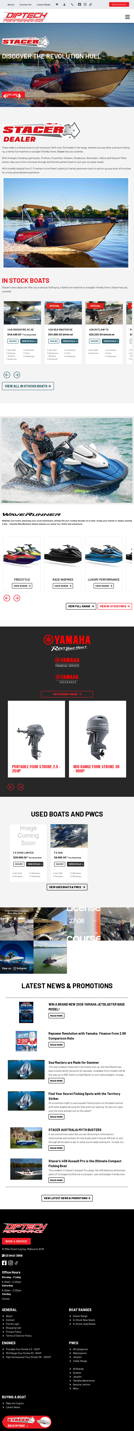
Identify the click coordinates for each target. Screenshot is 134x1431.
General (9, 1309)
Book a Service (16, 1241)
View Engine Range (65, 694)
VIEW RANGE (21, 585)
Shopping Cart (13, 1327)
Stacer (60, 151)
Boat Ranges (80, 1309)
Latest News (43, 4)
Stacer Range (80, 1315)
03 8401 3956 (14, 1255)
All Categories (80, 1349)
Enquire (13, 341)
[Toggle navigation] (127, 17)
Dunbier (77, 1372)
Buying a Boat (14, 1397)
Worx (76, 1388)
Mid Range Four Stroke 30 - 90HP (24, 1353)
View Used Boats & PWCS (65, 887)
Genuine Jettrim (81, 1384)
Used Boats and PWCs (67, 814)
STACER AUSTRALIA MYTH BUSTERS (75, 1130)
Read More (56, 1015)
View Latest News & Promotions (65, 1198)
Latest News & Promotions (67, 986)
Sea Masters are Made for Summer (74, 1062)
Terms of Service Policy (19, 1335)
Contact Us (25, 4)
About (11, 4)
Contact (10, 1319)
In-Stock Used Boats (84, 1323)
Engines (9, 1343)
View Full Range (79, 606)
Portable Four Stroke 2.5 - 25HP (23, 1349)
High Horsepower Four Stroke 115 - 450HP (28, 1356)
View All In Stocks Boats (26, 386)
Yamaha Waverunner (84, 1380)
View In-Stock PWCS (113, 606)
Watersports (80, 1353)
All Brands (78, 1368)
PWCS (73, 1343)
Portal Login (12, 1323)
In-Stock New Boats (84, 1319)
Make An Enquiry (15, 1403)
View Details (28, 341)
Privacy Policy (13, 1331)
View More (25, 1012)
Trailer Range (80, 1360)
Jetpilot (77, 1356)
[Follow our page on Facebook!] (79, 4)
